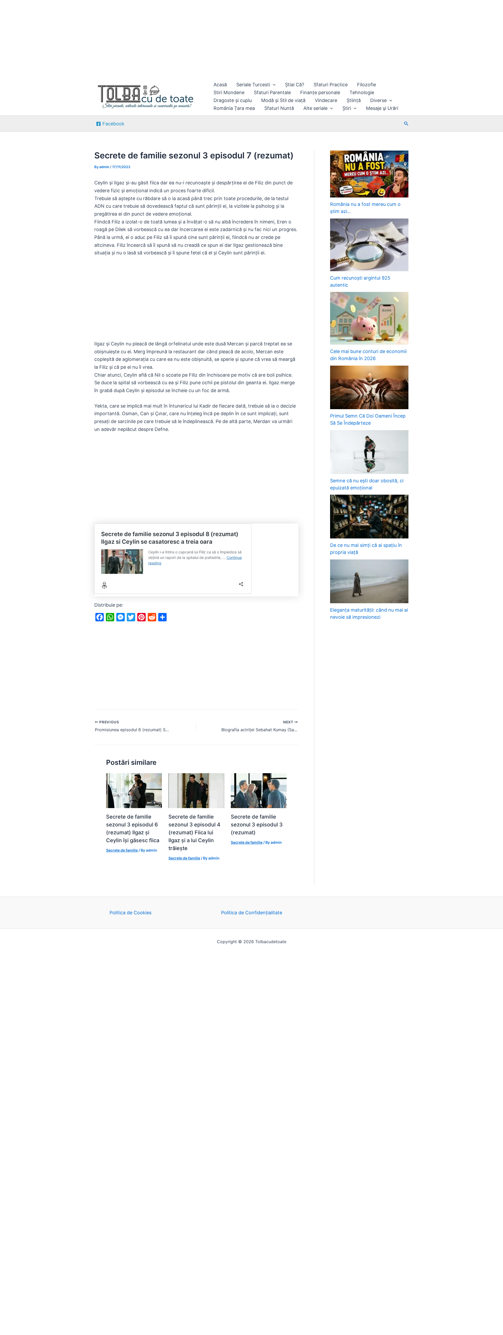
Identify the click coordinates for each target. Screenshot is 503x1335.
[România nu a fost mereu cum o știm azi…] (369, 174)
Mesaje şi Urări (382, 108)
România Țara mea (234, 108)
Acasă (220, 84)
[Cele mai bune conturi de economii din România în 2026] (369, 318)
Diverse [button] (378, 100)
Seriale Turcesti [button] (253, 84)
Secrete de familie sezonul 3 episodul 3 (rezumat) (257, 825)
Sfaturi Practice (331, 84)
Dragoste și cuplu (233, 100)
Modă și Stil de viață (283, 100)
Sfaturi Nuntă (279, 108)
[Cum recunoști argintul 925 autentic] (369, 244)
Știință (354, 100)
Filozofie (366, 84)
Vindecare (326, 100)
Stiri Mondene (229, 92)
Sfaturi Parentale (272, 92)
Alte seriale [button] (315, 108)
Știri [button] (346, 108)
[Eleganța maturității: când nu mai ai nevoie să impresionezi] (369, 581)
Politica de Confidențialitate (251, 912)
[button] (273, 85)
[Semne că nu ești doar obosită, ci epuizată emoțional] (369, 452)
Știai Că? (294, 84)
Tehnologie (361, 92)
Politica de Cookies (130, 912)
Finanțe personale (320, 92)
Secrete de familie (122, 850)
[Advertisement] (157, 39)
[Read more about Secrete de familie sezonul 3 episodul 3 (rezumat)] (259, 790)
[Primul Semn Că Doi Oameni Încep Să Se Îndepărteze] (369, 387)
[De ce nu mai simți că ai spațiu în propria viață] (369, 516)
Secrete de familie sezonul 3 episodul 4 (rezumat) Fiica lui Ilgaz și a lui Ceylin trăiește (194, 832)
